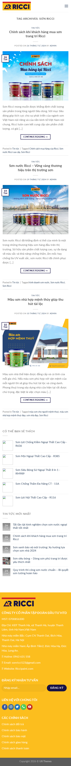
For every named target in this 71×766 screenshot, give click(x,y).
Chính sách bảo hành (14, 730)
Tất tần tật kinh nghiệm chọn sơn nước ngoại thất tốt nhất (40, 526)
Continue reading (35, 137)
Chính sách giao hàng (14, 742)
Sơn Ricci (25, 152)
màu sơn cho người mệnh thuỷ (44, 412)
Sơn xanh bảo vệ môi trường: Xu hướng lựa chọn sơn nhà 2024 (39, 549)
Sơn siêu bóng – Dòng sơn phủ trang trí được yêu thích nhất (40, 560)
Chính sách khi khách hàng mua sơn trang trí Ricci (40, 538)
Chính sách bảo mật (14, 736)
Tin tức (35, 28)
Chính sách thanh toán (15, 748)
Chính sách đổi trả (13, 724)
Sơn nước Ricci (57, 283)
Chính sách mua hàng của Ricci (43, 149)
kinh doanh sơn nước (39, 283)
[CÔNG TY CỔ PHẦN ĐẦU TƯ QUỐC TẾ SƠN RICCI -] (31, 6)
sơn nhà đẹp (32, 415)
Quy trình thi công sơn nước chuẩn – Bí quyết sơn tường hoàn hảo (40, 572)
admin (53, 46)
